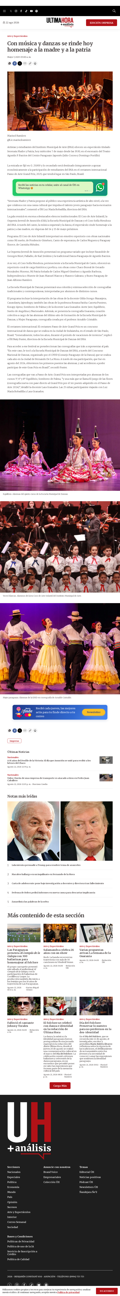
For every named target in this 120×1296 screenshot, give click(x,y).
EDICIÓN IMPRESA (101, 22)
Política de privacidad (68, 1292)
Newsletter (94, 712)
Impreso (14, 741)
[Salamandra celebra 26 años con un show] (60, 933)
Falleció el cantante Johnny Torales (20, 1024)
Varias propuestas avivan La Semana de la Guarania (95, 953)
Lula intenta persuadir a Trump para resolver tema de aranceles (46, 865)
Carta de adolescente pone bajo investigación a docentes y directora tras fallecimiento (58, 883)
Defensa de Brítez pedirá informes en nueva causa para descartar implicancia (53, 892)
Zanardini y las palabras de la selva (30, 902)
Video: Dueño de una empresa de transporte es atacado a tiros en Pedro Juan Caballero (48, 779)
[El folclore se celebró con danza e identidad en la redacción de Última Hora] (60, 1006)
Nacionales (13, 757)
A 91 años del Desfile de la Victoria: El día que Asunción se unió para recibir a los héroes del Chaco (49, 761)
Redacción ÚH (70, 967)
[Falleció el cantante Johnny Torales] (24, 1006)
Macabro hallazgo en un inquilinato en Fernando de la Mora (43, 874)
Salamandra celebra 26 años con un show (58, 951)
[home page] (60, 23)
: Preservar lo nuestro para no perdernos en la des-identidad (95, 1027)
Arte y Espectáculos (17, 36)
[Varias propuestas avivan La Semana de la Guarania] (96, 933)
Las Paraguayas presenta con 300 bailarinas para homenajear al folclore (23, 956)
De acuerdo (107, 1291)
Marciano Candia (39, 784)
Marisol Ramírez (68, 1075)
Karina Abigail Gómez (32, 988)
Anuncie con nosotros (56, 1167)
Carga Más (60, 1085)
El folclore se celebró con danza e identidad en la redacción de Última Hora (58, 1027)
